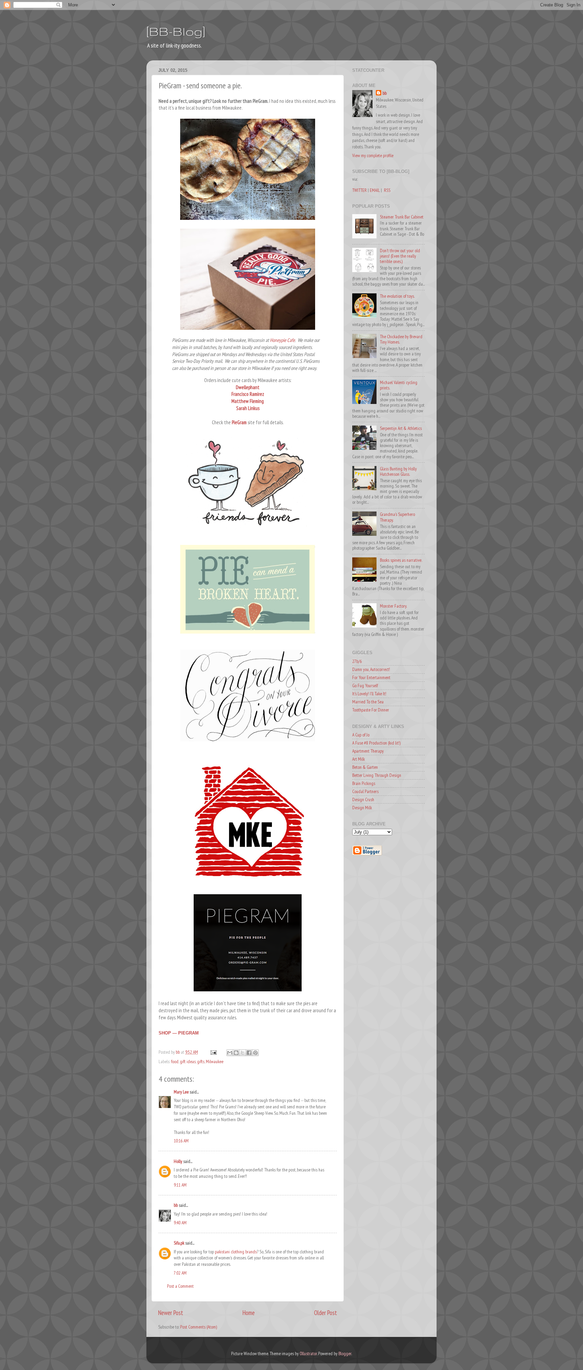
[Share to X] (242, 1052)
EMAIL (375, 190)
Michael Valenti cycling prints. (398, 385)
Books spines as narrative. (401, 560)
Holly (178, 1161)
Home (249, 1313)
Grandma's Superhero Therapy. (397, 517)
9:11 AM (180, 1185)
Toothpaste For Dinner (370, 710)
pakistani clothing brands (236, 1252)
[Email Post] (213, 1052)
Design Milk (362, 808)
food (174, 1061)
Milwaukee (214, 1061)
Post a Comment (180, 1286)
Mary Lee (181, 1092)
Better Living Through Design (376, 775)
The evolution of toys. (397, 296)
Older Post (325, 1313)
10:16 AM (181, 1141)
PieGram (239, 422)
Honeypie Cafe (282, 340)
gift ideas (188, 1061)
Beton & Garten (365, 767)
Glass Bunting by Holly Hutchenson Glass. (398, 471)
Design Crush (363, 799)
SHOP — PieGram (179, 1033)
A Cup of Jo (360, 735)
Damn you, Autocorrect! (371, 669)
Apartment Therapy (368, 751)
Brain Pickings (363, 783)
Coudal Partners (365, 791)
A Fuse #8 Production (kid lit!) (376, 743)
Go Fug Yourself (365, 685)
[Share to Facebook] (249, 1052)
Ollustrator (308, 1353)
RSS (387, 190)
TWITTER (359, 190)
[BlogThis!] (236, 1052)
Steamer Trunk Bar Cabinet (401, 217)
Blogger (344, 1353)
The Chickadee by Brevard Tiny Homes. (401, 339)
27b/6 (357, 661)
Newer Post (170, 1313)
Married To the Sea (368, 702)
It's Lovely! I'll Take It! (369, 694)
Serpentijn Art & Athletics (401, 428)
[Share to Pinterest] (255, 1052)
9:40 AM (180, 1223)
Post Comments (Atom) (198, 1327)
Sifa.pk (179, 1243)
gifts (200, 1061)
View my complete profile (372, 155)
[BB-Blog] (175, 31)
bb (176, 1205)
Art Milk (358, 759)
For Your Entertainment (371, 677)
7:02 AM (180, 1273)
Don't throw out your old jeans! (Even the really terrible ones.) (400, 255)
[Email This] (229, 1052)
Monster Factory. (393, 606)
